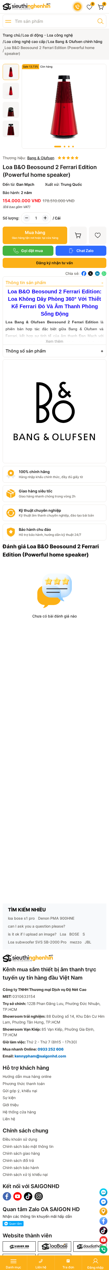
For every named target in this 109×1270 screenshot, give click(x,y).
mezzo (75, 942)
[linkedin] (97, 273)
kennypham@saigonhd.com (40, 1056)
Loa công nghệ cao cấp (25, 41)
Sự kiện (9, 1097)
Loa (63, 934)
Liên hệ (9, 1119)
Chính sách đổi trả (18, 1160)
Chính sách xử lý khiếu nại (25, 1174)
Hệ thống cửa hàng (19, 1112)
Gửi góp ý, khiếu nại (20, 1090)
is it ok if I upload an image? (32, 934)
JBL (88, 942)
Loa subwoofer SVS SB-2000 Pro (37, 942)
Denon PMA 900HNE (56, 918)
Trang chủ (11, 35)
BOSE (74, 934)
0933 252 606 (50, 1049)
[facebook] (83, 273)
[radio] (59, 158)
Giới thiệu (11, 1105)
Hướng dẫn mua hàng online (27, 1076)
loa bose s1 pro (21, 918)
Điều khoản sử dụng (20, 1139)
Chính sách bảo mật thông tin (28, 1146)
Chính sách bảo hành (21, 1167)
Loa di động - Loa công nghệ (47, 35)
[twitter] (90, 273)
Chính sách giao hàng (21, 1153)
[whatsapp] (104, 273)
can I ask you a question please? (36, 926)
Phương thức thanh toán (24, 1083)
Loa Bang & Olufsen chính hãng (75, 41)
